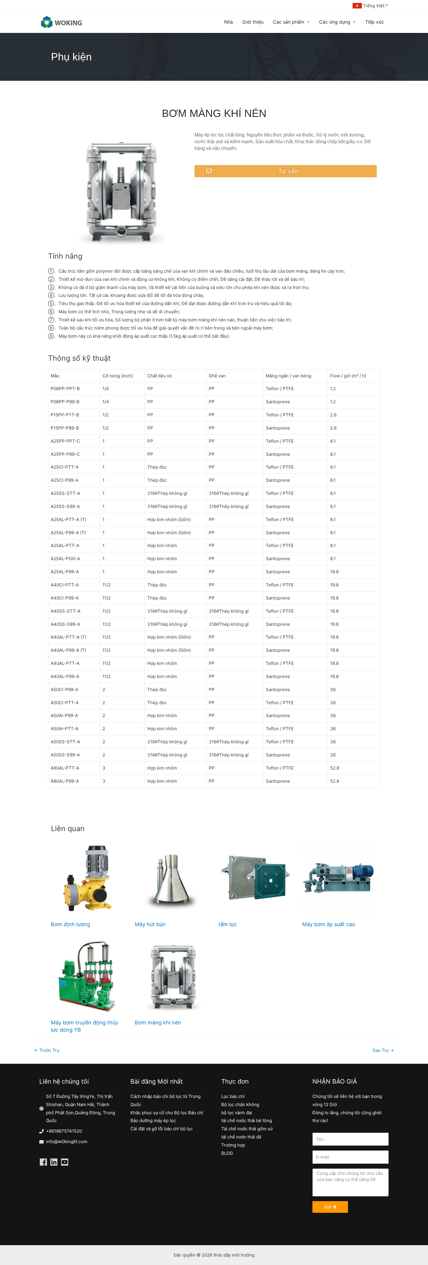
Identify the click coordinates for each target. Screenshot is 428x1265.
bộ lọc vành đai (236, 1112)
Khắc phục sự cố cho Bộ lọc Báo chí (166, 1112)
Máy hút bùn (150, 924)
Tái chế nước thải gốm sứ (247, 1128)
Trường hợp (233, 1145)
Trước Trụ (46, 1050)
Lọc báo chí (233, 1096)
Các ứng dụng (334, 22)
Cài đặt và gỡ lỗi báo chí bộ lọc (161, 1128)
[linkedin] (55, 1162)
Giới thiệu (252, 22)
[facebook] (44, 1162)
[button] (285, 171)
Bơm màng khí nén (158, 1022)
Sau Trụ (383, 1050)
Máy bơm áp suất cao (328, 924)
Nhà (228, 22)
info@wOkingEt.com (66, 1141)
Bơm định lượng (70, 924)
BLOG (227, 1153)
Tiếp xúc (374, 22)
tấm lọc (227, 924)
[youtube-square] (66, 1162)
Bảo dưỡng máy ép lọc (153, 1120)
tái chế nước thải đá (241, 1137)
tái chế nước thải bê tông (246, 1120)
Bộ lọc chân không (240, 1104)
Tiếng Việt (373, 5)
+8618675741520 (64, 1131)
